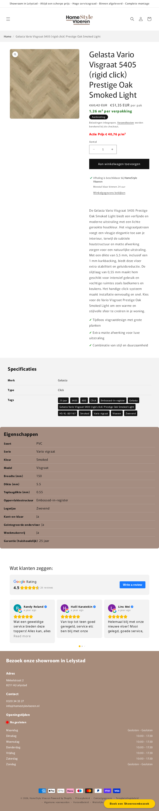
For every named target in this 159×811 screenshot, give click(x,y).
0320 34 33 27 (15, 701)
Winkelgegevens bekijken (109, 193)
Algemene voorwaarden (57, 802)
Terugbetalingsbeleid (127, 798)
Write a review (132, 584)
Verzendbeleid (81, 802)
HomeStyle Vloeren (40, 798)
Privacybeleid (82, 798)
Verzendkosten (125, 122)
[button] (8, 19)
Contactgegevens (103, 798)
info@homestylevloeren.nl (22, 706)
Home (7, 36)
